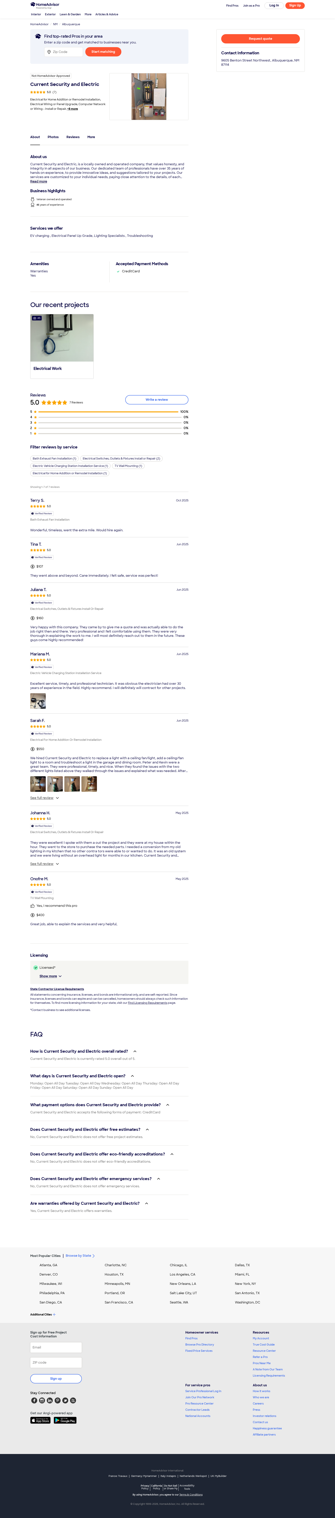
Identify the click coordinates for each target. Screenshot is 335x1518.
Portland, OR (115, 1293)
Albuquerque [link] (71, 24)
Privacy (145, 1487)
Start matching (103, 52)
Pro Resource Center (199, 1403)
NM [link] (55, 24)
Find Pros (191, 1338)
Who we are (261, 1397)
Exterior (50, 14)
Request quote (260, 39)
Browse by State (78, 1256)
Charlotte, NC (116, 1265)
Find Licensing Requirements (147, 1003)
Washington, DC (247, 1302)
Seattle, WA (179, 1302)
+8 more (72, 109)
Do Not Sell (171, 1487)
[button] (62, 346)
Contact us (260, 1422)
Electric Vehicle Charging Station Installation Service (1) (70, 466)
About (35, 137)
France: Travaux (118, 1476)
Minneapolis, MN (117, 1284)
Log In (274, 5)
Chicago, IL (178, 1265)
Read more (38, 181)
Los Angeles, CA (182, 1274)
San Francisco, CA (119, 1302)
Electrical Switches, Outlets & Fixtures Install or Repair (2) (121, 458)
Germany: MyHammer (144, 1476)
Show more (48, 976)
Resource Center (264, 1351)
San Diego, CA (51, 1302)
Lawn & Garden (70, 14)
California (156, 1487)
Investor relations (264, 1416)
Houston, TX (114, 1274)
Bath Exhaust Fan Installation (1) (54, 458)
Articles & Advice (106, 14)
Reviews (73, 137)
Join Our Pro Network (199, 1397)
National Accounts (197, 1416)
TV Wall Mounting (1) (128, 466)
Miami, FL (242, 1274)
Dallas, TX (242, 1265)
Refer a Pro (260, 1357)
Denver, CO (49, 1274)
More (88, 14)
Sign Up (295, 5)
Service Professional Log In (203, 1391)
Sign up (56, 1379)
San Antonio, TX (247, 1293)
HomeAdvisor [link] (39, 24)
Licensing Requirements (269, 1375)
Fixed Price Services (198, 1351)
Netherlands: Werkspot (193, 1476)
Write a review (157, 400)
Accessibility (187, 1487)
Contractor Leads (197, 1410)
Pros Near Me (262, 1363)
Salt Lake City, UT (183, 1293)
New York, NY (245, 1284)
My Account (261, 1338)
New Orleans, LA (183, 1284)
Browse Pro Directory (199, 1344)
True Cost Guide (264, 1344)
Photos (53, 137)
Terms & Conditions (191, 1494)
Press (256, 1410)
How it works (261, 1391)
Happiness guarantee (267, 1428)
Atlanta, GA (48, 1265)
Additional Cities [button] (41, 1314)
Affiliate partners (264, 1434)
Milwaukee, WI (51, 1284)
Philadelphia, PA (52, 1293)
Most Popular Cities (45, 1256)
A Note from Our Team (268, 1369)
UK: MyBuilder (219, 1476)
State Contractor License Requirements (57, 989)
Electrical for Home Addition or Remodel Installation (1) (70, 473)
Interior (36, 14)
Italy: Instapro (168, 1476)
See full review (42, 798)
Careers (258, 1403)
